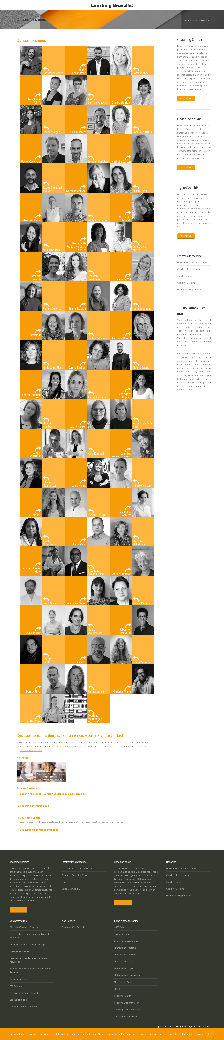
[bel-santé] (41, 781)
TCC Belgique (16, 986)
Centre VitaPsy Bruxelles (74, 927)
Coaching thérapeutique (34, 805)
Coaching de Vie (185, 275)
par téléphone (58, 746)
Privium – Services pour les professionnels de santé (31, 970)
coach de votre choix (31, 750)
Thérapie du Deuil (123, 982)
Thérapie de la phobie (125, 954)
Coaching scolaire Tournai (127, 1009)
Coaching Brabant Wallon (126, 1002)
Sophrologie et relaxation (126, 940)
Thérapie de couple (123, 968)
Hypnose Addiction (19, 979)
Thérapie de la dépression (127, 975)
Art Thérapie (120, 927)
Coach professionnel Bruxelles (25, 992)
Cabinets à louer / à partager (24, 1006)
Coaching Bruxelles (19, 999)
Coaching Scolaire (186, 282)
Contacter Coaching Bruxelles (76, 875)
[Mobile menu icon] (216, 5)
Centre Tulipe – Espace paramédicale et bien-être (29, 935)
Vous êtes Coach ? (30, 817)
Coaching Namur (122, 995)
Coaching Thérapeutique (189, 269)
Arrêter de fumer (122, 933)
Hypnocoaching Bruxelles (190, 289)
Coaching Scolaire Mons (126, 1016)
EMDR (117, 988)
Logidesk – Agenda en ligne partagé (27, 944)
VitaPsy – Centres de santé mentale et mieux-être (28, 960)
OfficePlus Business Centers (24, 927)
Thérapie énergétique (125, 947)
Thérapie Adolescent (20, 951)
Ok (209, 1034)
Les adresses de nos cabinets (77, 868)
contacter (127, 742)
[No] (220, 1034)
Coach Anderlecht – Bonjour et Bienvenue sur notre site (53, 793)
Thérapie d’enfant (123, 961)
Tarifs (65, 881)
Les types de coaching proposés (39, 829)
